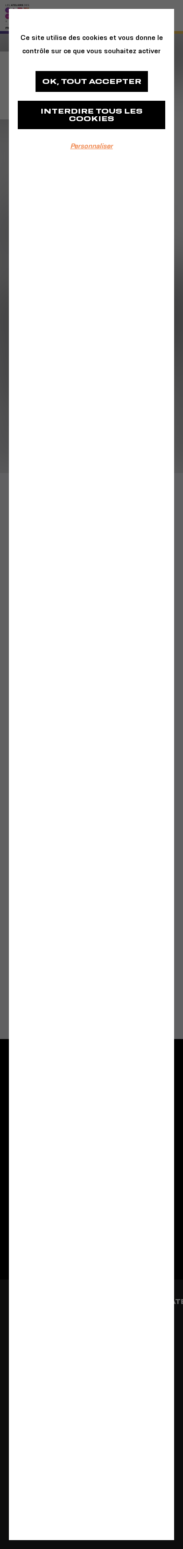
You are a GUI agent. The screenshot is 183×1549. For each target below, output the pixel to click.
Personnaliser (91, 146)
